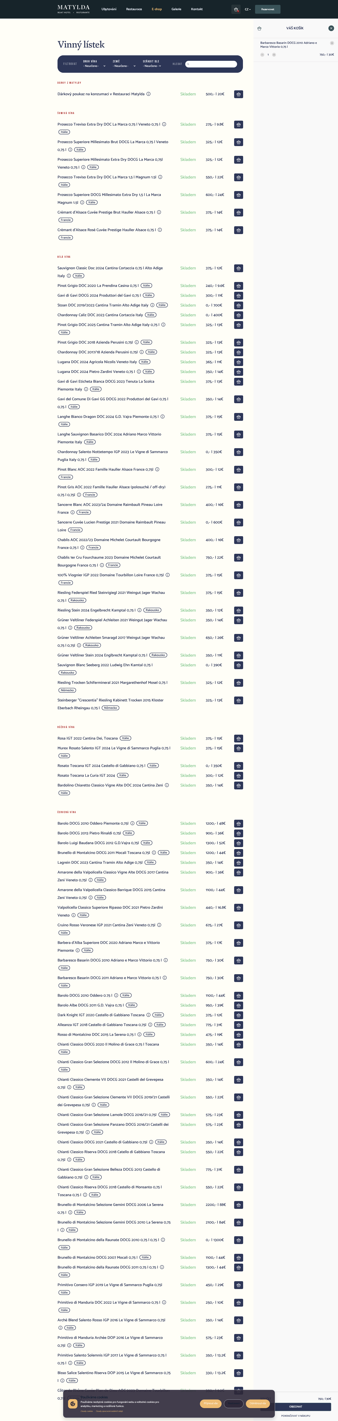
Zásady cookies (87, 1411)
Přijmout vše (211, 1403)
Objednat (295, 1407)
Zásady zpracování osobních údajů (109, 1411)
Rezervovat (267, 9)
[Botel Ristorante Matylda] (74, 9)
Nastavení (234, 1403)
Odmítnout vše (258, 1403)
